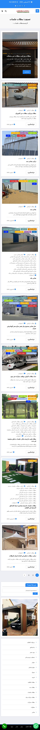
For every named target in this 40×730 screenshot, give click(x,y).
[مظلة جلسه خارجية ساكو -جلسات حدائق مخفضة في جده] (20, 406)
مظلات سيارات (21, 135)
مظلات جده (24, 133)
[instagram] (18, 6)
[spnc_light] (2, 11)
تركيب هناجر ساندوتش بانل (20, 258)
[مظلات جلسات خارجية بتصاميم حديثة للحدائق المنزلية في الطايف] (20, 471)
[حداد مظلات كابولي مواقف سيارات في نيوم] (20, 358)
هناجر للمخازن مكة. (19, 269)
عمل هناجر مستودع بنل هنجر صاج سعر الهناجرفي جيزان (21, 327)
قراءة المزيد (27, 71)
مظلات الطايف (32, 133)
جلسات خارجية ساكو (30, 432)
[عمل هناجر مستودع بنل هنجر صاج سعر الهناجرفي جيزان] (20, 308)
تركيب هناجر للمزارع (30, 261)
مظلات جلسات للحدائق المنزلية (27, 500)
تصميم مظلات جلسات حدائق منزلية (26, 488)
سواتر (34, 231)
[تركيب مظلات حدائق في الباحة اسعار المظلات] (20, 537)
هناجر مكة (11, 273)
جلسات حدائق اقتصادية (18, 428)
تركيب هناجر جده (31, 161)
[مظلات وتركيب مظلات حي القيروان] (20, 95)
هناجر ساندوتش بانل (30, 269)
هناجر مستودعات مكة (20, 273)
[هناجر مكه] (20, 239)
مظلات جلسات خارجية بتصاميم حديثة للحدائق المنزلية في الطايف (23, 507)
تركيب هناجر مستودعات (29, 263)
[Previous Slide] (34, 617)
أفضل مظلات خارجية (30, 423)
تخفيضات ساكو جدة (30, 425)
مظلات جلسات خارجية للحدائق (27, 496)
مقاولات (13, 135)
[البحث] (5, 11)
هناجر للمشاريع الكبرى (30, 271)
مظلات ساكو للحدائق (30, 436)
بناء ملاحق (24, 53)
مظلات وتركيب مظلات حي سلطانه (19, 56)
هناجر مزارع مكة (31, 273)
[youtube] (15, 6)
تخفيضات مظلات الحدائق (18, 425)
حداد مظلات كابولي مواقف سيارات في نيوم (23, 376)
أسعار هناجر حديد (18, 254)
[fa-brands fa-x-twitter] (22, 6)
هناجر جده (33, 209)
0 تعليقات (20, 110)
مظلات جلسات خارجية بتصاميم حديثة (26, 494)
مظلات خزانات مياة (31, 135)
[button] (36, 726)
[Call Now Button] (4, 726)
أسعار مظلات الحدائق (17, 421)
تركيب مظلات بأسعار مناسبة (21, 61)
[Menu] (37, 11)
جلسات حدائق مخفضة (30, 430)
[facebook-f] (24, 6)
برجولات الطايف (28, 53)
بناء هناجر (12, 256)
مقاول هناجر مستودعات (29, 267)
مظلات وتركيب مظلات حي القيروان (25, 113)
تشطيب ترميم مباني (16, 53)
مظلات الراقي (26, 59)
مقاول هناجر (19, 265)
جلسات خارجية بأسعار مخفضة (15, 430)
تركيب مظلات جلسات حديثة (15, 486)
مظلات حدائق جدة (31, 434)
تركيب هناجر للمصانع (18, 261)
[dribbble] (20, 6)
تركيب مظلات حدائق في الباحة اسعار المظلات (22, 556)
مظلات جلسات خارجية (18, 432)
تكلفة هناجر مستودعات (30, 265)
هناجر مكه (33, 278)
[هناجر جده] (20, 191)
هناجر (8, 135)
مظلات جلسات (10, 53)
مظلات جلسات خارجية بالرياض (27, 492)
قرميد (15, 300)
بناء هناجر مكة (32, 258)
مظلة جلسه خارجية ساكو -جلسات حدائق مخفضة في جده (22, 440)
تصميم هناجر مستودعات (16, 263)
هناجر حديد (20, 267)
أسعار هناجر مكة (31, 256)
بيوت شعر (20, 53)
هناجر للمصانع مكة (18, 271)
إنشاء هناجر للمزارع (21, 256)
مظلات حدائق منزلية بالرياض (28, 503)
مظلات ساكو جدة (21, 434)
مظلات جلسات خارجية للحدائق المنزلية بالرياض (23, 498)
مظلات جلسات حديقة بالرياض (28, 490)
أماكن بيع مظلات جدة (18, 423)
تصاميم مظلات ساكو (30, 428)
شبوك (21, 300)
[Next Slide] (6, 617)
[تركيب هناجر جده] (20, 143)
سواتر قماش (27, 300)
